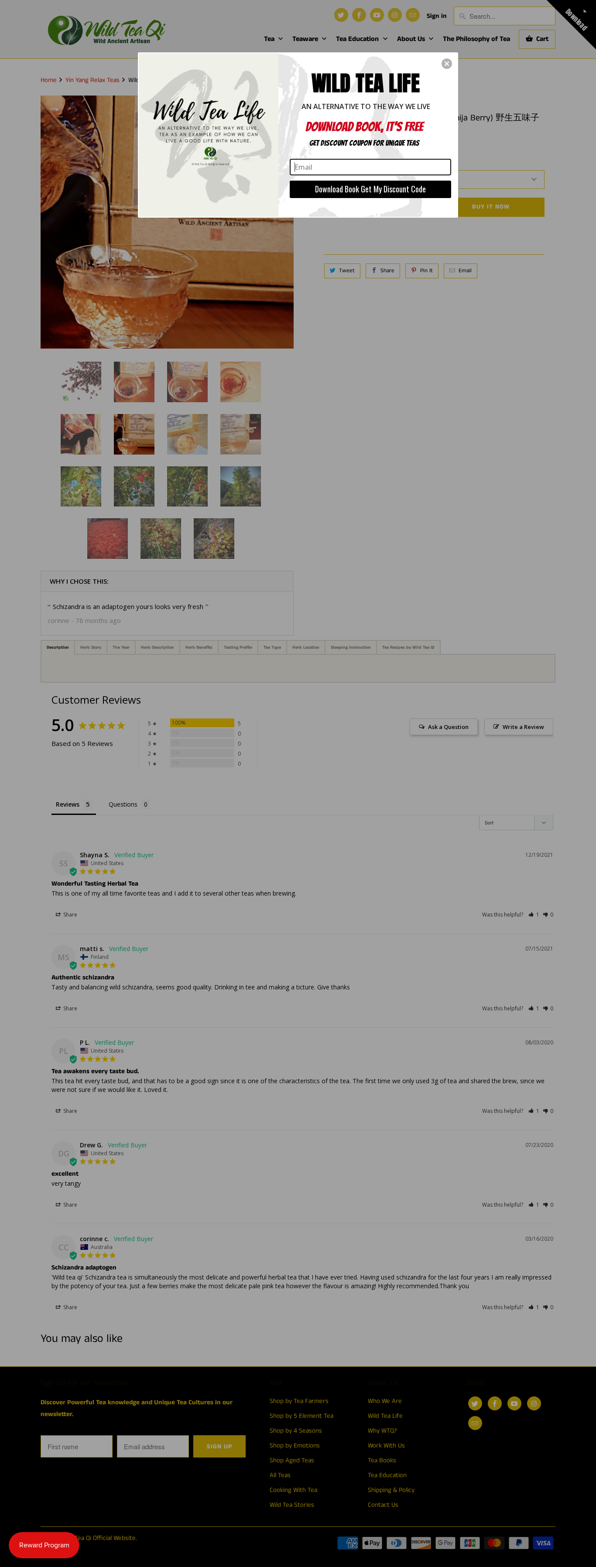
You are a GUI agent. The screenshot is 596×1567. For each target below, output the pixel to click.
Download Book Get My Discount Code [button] (370, 189)
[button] (447, 63)
